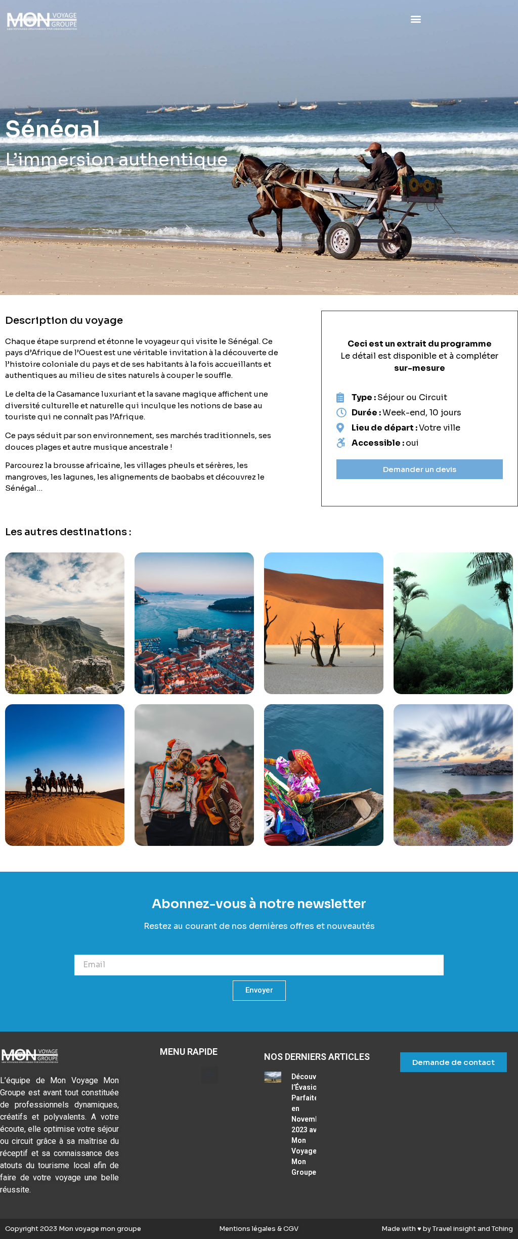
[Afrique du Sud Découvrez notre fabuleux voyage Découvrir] (64, 623)
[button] (416, 18)
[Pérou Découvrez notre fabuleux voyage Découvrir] (194, 775)
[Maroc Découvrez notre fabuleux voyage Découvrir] (64, 775)
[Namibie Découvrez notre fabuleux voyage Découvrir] (323, 623)
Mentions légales (248, 1228)
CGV (290, 1228)
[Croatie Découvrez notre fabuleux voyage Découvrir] (194, 623)
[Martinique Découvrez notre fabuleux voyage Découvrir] (453, 623)
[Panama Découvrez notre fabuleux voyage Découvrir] (323, 775)
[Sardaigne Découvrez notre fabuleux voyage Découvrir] (453, 775)
